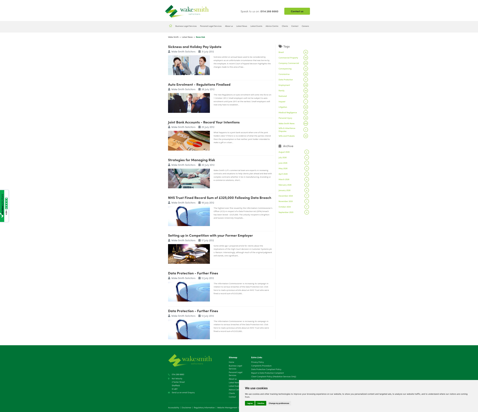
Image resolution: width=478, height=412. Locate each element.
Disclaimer (186, 407)
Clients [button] (285, 26)
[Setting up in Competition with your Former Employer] (189, 253)
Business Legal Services (235, 367)
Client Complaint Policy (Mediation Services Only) (273, 376)
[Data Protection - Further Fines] (189, 291)
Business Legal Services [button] (186, 26)
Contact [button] (294, 26)
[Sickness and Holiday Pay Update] (189, 64)
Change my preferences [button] (279, 403)
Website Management (227, 407)
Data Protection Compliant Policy (266, 369)
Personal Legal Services (235, 374)
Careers (305, 26)
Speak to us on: (259, 11)
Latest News (187, 36)
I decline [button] (260, 403)
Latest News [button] (241, 26)
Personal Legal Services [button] (211, 26)
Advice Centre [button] (272, 26)
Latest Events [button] (256, 26)
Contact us (297, 11)
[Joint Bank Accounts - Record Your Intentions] (189, 140)
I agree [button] (250, 403)
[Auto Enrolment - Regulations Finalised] (189, 102)
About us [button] (229, 26)
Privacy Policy (257, 362)
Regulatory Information (204, 407)
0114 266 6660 (178, 374)
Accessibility (173, 407)
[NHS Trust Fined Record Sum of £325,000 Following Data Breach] (189, 215)
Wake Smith (173, 36)
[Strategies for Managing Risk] (189, 178)
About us (233, 378)
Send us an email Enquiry (183, 392)
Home (231, 362)
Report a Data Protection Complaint (267, 372)
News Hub (200, 36)
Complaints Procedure (261, 365)
